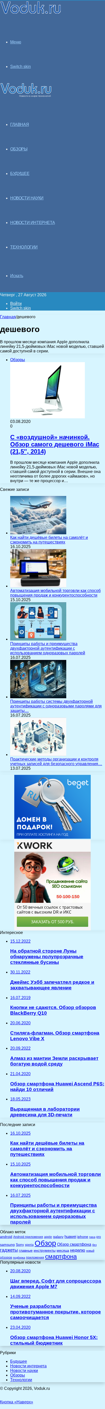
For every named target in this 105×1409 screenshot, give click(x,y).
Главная (8, 317)
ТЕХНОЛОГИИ (24, 247)
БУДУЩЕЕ (19, 173)
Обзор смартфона (74, 1244)
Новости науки (24, 1370)
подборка (19, 1257)
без (94, 1244)
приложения (35, 1257)
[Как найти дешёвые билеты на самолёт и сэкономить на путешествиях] (38, 533)
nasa (92, 1236)
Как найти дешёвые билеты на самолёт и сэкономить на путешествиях (49, 539)
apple (48, 1236)
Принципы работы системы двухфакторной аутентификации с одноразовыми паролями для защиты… (56, 706)
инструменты (45, 1250)
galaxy (58, 1237)
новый (90, 1250)
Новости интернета (32, 222)
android (6, 1237)
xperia (29, 1245)
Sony (20, 1244)
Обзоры (17, 1375)
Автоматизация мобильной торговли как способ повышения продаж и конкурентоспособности (55, 592)
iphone (82, 1237)
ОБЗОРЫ (19, 149)
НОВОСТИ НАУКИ (27, 198)
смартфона (61, 1256)
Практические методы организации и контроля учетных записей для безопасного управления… (56, 761)
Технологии (21, 1380)
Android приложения (28, 1236)
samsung (7, 1245)
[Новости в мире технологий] (31, 13)
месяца (63, 1250)
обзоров (6, 1257)
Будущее (18, 1361)
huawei (70, 1237)
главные (26, 1250)
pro (98, 1237)
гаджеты (9, 1250)
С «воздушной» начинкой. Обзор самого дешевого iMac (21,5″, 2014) (54, 444)
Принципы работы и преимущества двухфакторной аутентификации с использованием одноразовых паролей (47, 648)
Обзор (45, 1243)
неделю (77, 1250)
